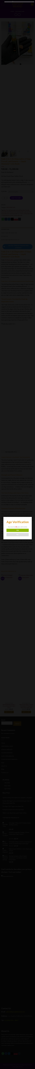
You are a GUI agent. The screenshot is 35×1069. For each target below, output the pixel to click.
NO (17, 534)
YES (17, 530)
